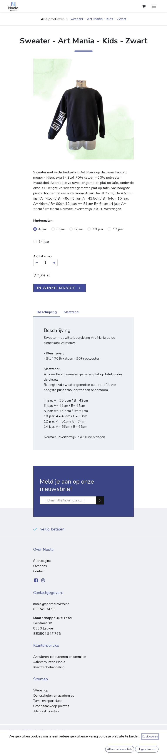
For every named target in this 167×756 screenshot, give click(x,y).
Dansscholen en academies (53, 695)
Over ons (40, 566)
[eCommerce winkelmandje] (143, 6)
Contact (39, 571)
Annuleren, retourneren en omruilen (59, 656)
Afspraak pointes (46, 711)
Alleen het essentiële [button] (119, 749)
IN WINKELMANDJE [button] (56, 288)
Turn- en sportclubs (47, 700)
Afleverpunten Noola (49, 662)
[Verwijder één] (36, 262)
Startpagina (42, 560)
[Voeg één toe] (54, 262)
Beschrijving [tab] (47, 312)
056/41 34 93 (44, 609)
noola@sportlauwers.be (51, 604)
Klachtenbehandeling (49, 667)
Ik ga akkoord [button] (147, 749)
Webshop (40, 690)
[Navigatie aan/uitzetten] (154, 6)
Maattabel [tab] (71, 312)
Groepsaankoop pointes (51, 706)
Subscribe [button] (102, 500)
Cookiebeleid (150, 736)
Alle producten (53, 19)
